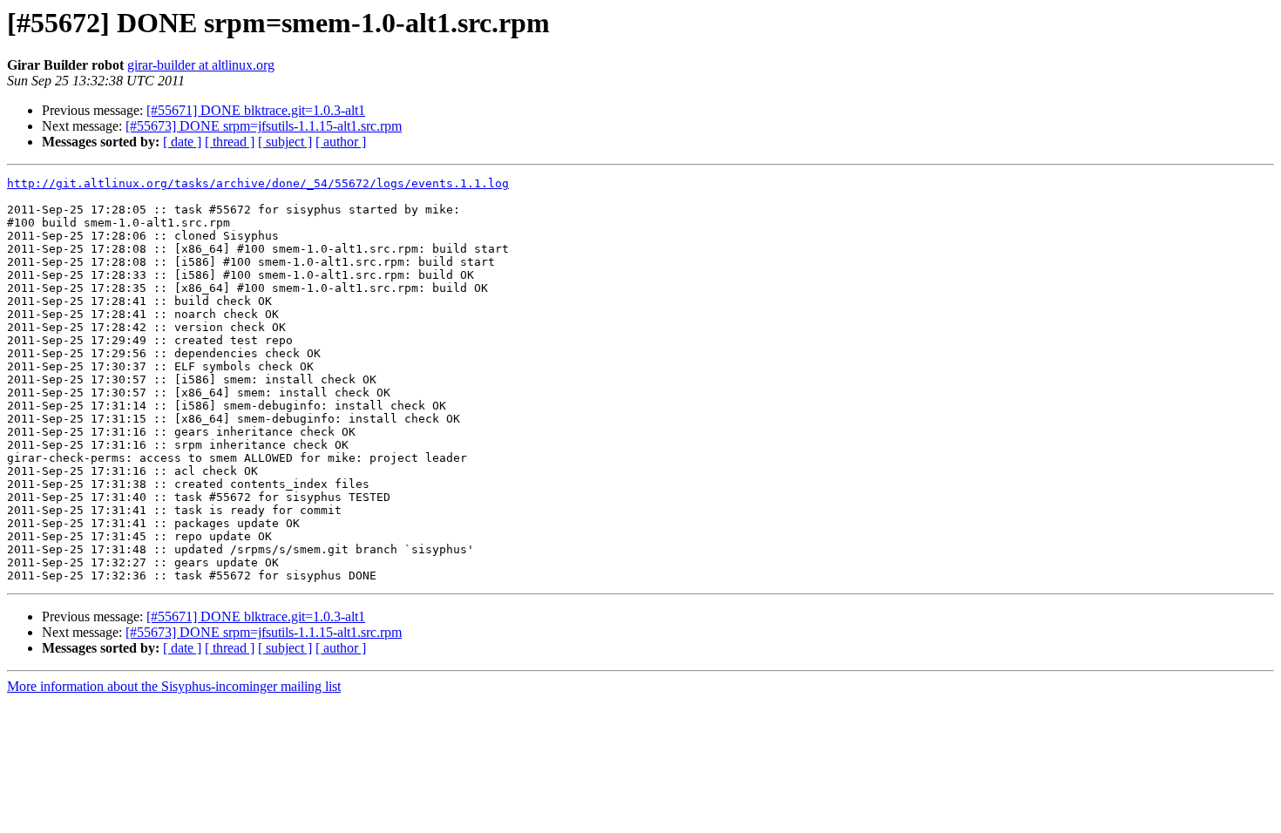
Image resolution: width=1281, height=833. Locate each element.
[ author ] (340, 141)
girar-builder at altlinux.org (200, 65)
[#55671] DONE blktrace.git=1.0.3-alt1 (255, 110)
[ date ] (182, 141)
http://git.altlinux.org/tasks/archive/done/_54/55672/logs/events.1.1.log (258, 183)
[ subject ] (285, 141)
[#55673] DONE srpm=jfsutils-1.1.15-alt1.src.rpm (263, 126)
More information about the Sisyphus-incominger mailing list (174, 686)
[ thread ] (229, 141)
